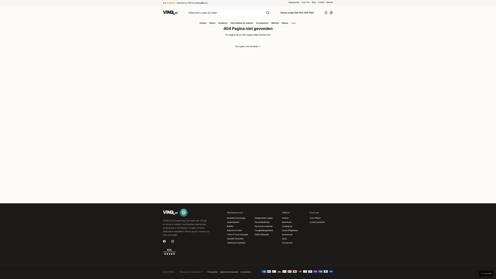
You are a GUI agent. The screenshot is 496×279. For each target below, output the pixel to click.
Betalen (230, 226)
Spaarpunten (294, 2)
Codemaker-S (196, 272)
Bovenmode (287, 234)
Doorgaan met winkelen (246, 46)
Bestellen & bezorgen (236, 218)
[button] (185, 3)
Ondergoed (287, 226)
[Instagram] (173, 241)
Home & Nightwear (290, 230)
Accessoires (262, 23)
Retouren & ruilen (234, 230)
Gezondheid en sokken (241, 23)
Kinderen (222, 23)
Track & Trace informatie (237, 234)
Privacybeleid (212, 272)
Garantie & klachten (235, 239)
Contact (321, 2)
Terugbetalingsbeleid (264, 230)
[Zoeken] (267, 13)
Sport (284, 239)
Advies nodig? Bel (297, 12)
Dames (203, 23)
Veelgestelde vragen (264, 218)
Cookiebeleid (245, 272)
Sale (293, 23)
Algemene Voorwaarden (229, 272)
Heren (212, 23)
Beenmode (287, 222)
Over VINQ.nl (315, 218)
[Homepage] (170, 12)
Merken (329, 2)
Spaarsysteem (233, 222)
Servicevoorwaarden (264, 226)
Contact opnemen (317, 222)
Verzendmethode (262, 222)
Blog (314, 2)
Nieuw (285, 23)
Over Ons (306, 2)
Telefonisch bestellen (236, 243)
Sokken (285, 218)
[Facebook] (165, 241)
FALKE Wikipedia (262, 234)
